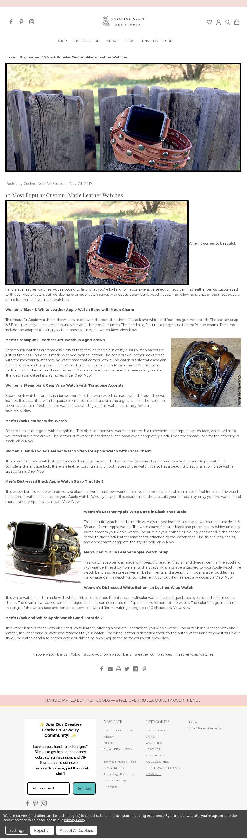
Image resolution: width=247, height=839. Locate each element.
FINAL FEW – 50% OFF (158, 40)
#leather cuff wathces (153, 654)
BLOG (130, 40)
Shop (62, 40)
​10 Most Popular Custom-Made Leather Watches (64, 195)
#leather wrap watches (194, 654)
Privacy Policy (74, 820)
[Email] (110, 669)
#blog (75, 654)
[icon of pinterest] (21, 21)
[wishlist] (209, 21)
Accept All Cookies (76, 830)
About (112, 40)
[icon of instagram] (31, 21)
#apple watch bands (50, 654)
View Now (128, 330)
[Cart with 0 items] (236, 21)
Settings (16, 830)
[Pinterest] (144, 669)
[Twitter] (127, 669)
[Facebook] (101, 669)
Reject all (42, 830)
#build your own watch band (108, 654)
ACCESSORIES (157, 761)
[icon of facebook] (10, 21)
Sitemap (110, 786)
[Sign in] (218, 21)
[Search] (227, 21)
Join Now (84, 788)
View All (153, 774)
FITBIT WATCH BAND (163, 768)
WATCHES (154, 743)
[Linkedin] (135, 669)
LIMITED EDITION (86, 40)
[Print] (118, 669)
